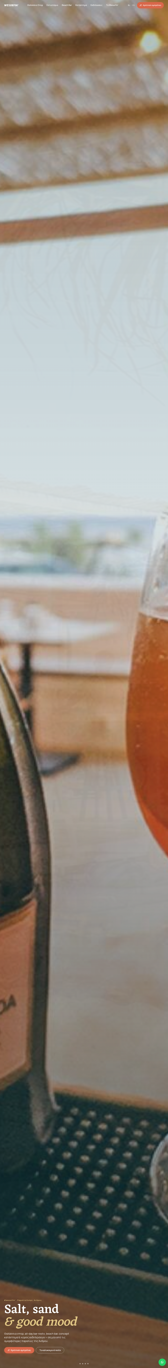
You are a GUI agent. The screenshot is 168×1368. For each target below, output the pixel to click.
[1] (80, 1363)
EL (129, 5)
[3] (85, 1363)
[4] (88, 1363)
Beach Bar (67, 5)
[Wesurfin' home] (11, 5)
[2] (82, 1363)
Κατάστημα (81, 5)
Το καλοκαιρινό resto (50, 1350)
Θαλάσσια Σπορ (35, 5)
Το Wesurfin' (112, 5)
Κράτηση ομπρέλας (152, 5)
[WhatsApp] (162, 1362)
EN (133, 5)
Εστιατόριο (52, 5)
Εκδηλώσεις (96, 5)
